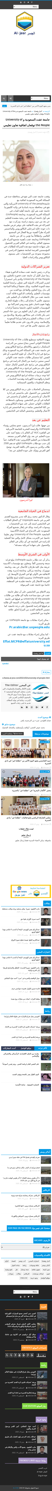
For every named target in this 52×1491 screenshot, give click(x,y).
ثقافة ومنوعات (34, 1265)
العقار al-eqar (42, 1471)
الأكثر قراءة (42, 1048)
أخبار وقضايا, (32, 132)
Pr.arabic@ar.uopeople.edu (29, 627)
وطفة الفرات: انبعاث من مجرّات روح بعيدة (25, 999)
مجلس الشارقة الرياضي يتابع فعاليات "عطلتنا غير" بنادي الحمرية (29, 819)
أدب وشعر (22, 1261)
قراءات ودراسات (38, 1274)
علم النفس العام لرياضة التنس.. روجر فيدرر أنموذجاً (21, 1064)
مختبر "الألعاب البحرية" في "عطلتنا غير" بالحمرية (31, 790)
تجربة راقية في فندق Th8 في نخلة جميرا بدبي (24, 1157)
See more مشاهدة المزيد (12, 733)
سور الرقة (46, 1270)
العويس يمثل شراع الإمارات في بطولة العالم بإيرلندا (22, 1016)
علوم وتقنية (8, 1270)
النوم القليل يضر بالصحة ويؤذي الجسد (25, 1074)
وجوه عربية (34, 1278)
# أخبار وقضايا (38, 653)
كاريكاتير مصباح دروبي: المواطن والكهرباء (25, 1216)
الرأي (6, 1261)
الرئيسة (47, 111)
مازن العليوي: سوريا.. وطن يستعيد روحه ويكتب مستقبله (21, 909)
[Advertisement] (26, 67)
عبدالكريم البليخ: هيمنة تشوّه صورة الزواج (25, 940)
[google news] (31, 891)
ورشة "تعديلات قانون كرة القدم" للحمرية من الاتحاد (22, 1027)
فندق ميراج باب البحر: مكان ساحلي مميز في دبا (23, 1168)
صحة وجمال (25, 1270)
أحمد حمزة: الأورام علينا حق (30, 919)
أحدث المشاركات (9, 1048)
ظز (17, 1270)
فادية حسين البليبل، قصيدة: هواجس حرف (25, 989)
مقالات (18, 1274)
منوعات (10, 1274)
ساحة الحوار (16, 1265)
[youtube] (21, 2)
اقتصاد (13, 1261)
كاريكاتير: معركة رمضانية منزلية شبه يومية (25, 1196)
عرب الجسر (42, 1468)
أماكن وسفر (46, 1265)
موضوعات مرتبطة (42, 734)
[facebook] (32, 2)
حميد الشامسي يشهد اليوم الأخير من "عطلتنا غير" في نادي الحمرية (28, 762)
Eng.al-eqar (42, 1475)
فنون (48, 1274)
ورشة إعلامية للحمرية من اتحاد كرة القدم (26, 1037)
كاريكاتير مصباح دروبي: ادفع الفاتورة (27, 1206)
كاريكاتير (26, 1274)
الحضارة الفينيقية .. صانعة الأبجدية (27, 1085)
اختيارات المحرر (34, 1261)
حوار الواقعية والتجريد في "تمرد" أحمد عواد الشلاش (22, 978)
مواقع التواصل (26, 1048)
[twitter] (28, 2)
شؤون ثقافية (36, 1270)
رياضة (16, 106)
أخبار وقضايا (38, 111)
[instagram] (24, 2)
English (24, 1278)
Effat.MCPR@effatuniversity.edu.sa (26, 643)
